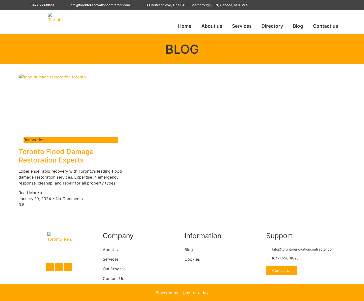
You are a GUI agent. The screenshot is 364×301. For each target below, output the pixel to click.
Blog (298, 26)
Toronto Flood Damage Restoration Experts (56, 155)
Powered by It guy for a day (182, 292)
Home (184, 26)
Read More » (30, 192)
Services (242, 26)
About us (211, 26)
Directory (272, 26)
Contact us (325, 26)
